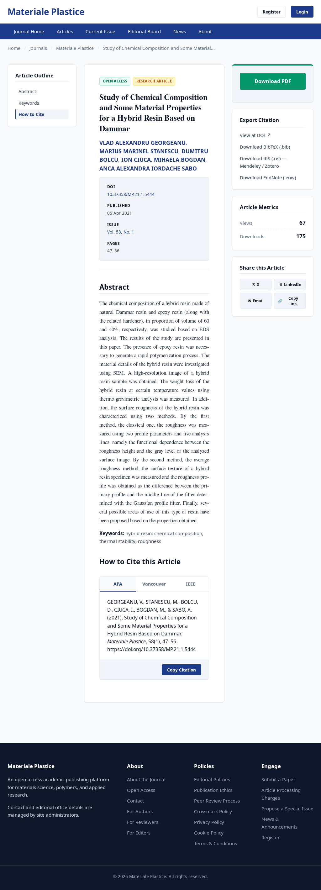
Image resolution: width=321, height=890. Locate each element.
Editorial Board (144, 31)
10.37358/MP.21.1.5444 (131, 194)
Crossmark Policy (213, 811)
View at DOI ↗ (255, 135)
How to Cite (31, 114)
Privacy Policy (209, 822)
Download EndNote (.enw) (268, 177)
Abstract (27, 91)
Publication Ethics (213, 790)
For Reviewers (142, 822)
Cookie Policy (209, 832)
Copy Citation (181, 670)
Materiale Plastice (46, 12)
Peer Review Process (217, 801)
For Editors (138, 832)
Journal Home (29, 31)
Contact (135, 801)
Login (302, 12)
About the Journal (146, 779)
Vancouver (154, 584)
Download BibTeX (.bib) (265, 147)
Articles (65, 31)
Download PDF (273, 81)
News (179, 31)
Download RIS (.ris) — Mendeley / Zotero (263, 162)
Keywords (28, 103)
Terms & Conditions (215, 843)
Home (14, 48)
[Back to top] (306, 878)
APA (117, 584)
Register (272, 12)
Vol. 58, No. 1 (120, 232)
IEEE (190, 584)
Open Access (141, 790)
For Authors (140, 811)
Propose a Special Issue (287, 808)
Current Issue (100, 31)
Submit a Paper (278, 779)
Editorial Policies (212, 779)
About (205, 31)
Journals (38, 48)
